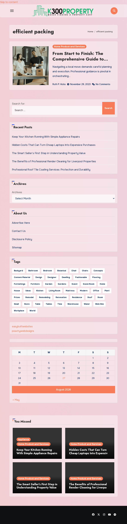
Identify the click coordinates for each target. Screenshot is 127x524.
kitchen (39, 290)
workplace (19, 310)
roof (90, 297)
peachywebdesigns (23, 331)
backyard (18, 270)
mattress (70, 290)
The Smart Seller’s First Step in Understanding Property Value (48, 153)
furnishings (19, 284)
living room (54, 290)
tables (49, 304)
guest (74, 284)
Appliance (23, 439)
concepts (98, 270)
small (16, 304)
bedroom (47, 270)
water (87, 304)
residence (77, 297)
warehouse (73, 304)
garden (48, 284)
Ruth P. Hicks (59, 84)
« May (16, 399)
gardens (62, 284)
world (32, 310)
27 (63, 378)
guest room (88, 284)
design (38, 277)
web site (99, 304)
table (37, 304)
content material (22, 277)
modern (84, 290)
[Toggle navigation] (11, 11)
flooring (96, 277)
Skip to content (9, 2)
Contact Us (19, 231)
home (102, 284)
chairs (85, 270)
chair (74, 270)
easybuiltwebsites (22, 326)
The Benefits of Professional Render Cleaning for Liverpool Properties (54, 161)
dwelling (66, 277)
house (17, 290)
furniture (35, 284)
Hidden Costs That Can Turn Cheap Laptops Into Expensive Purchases (53, 145)
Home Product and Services (69, 46)
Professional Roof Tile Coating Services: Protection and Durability (51, 169)
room (100, 297)
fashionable (81, 277)
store (27, 304)
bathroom (33, 270)
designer (52, 277)
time (59, 304)
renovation (61, 297)
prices (17, 297)
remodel (29, 297)
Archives (17, 192)
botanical (61, 270)
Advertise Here (21, 222)
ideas (28, 290)
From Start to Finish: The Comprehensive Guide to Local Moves (78, 59)
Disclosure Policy (22, 239)
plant (107, 290)
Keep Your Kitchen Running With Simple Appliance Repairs (46, 136)
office (96, 290)
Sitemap (17, 247)
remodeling (44, 297)
